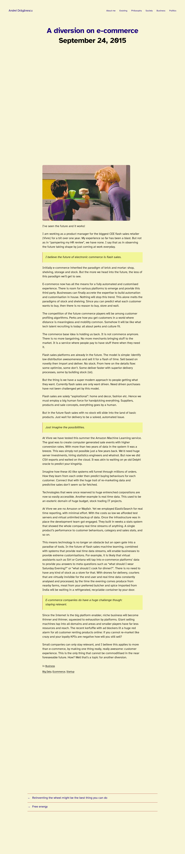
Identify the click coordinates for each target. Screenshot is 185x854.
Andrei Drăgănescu (21, 10)
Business (50, 666)
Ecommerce (59, 671)
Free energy (40, 806)
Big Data (46, 671)
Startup (70, 671)
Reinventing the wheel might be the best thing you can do (69, 798)
